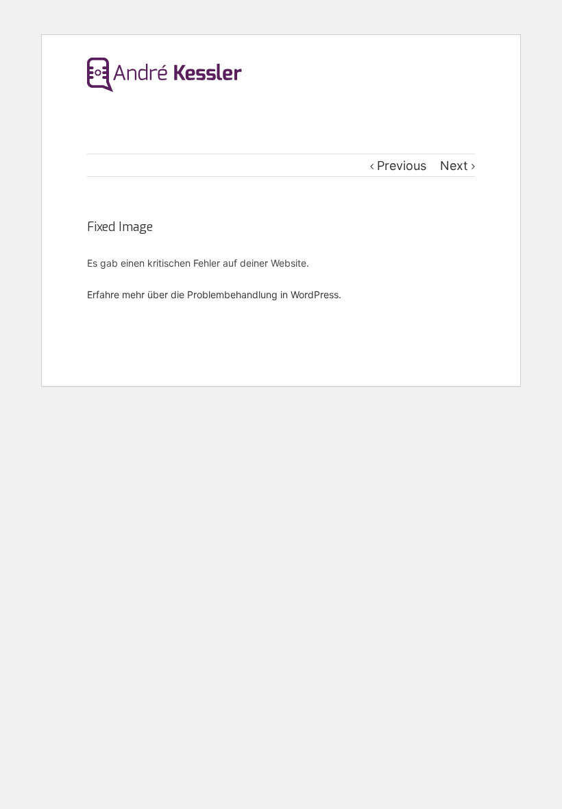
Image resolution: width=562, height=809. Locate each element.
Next (454, 165)
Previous (401, 165)
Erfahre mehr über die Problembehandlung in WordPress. (214, 294)
